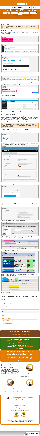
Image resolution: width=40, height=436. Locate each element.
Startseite (14, 7)
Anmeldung (35, 7)
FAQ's (9, 12)
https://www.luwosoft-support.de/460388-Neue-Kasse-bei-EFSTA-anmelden (21, 122)
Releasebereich (8, 391)
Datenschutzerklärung (27, 428)
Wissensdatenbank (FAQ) (9, 388)
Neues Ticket (28, 7)
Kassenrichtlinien (15, 12)
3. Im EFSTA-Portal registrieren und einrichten (20, 336)
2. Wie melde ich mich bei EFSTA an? (20, 334)
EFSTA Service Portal (15, 32)
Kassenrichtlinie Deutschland (24, 12)
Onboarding (28, 32)
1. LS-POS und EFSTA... (20, 333)
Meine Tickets (21, 7)
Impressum (21, 428)
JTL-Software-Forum (33, 389)
